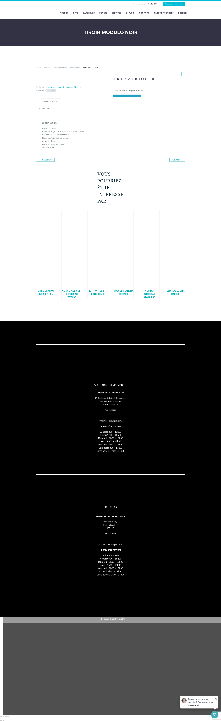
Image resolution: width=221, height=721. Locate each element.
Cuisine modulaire (60, 67)
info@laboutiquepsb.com (110, 420)
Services (116, 13)
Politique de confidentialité (113, 619)
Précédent (47, 160)
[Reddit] (56, 83)
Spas (75, 13)
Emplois (130, 13)
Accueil (38, 67)
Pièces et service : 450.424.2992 (145, 4)
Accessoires (75, 67)
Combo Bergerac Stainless (149, 294)
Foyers (103, 13)
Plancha (47, 67)
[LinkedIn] (52, 83)
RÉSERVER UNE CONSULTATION (127, 96)
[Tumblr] (48, 83)
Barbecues (89, 13)
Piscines (64, 13)
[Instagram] (50, 4)
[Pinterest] (45, 83)
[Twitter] (41, 83)
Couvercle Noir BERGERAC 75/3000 (71, 294)
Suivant (176, 160)
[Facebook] (46, 4)
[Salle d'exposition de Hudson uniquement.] (54, 4)
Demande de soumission (174, 4)
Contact (144, 13)
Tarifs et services (164, 13)
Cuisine (51, 90)
